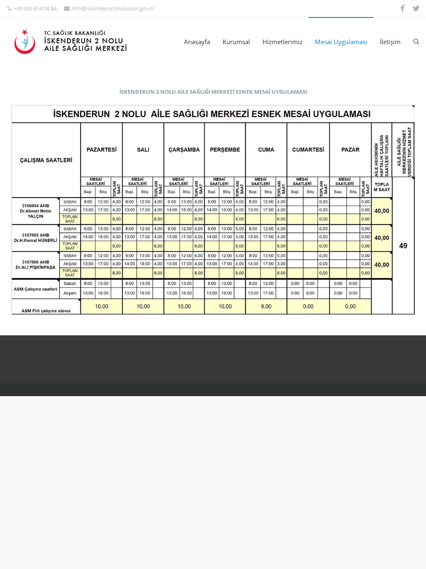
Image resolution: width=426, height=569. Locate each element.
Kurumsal (236, 41)
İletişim (390, 41)
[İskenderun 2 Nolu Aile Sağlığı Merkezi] (75, 41)
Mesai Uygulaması (341, 41)
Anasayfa (197, 41)
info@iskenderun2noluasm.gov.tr (113, 8)
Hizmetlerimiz (282, 41)
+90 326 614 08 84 (35, 8)
